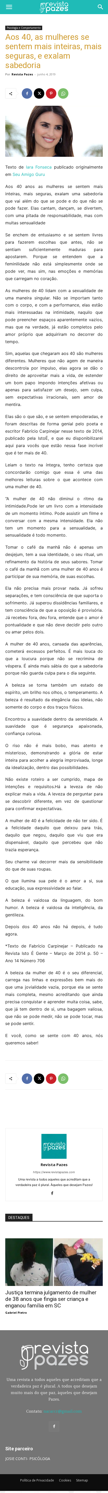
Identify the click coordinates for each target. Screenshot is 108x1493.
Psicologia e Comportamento (24, 28)
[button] (9, 7)
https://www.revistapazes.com (54, 1172)
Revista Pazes (22, 74)
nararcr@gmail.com (63, 1411)
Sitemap (82, 1480)
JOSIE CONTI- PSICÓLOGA (27, 1458)
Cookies (65, 1480)
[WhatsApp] (63, 93)
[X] (39, 93)
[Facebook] (27, 93)
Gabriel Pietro (16, 1312)
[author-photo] (54, 1157)
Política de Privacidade (37, 1480)
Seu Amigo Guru (29, 174)
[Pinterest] (51, 93)
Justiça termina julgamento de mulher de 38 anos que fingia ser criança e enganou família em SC (50, 1299)
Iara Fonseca (39, 167)
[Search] (100, 7)
